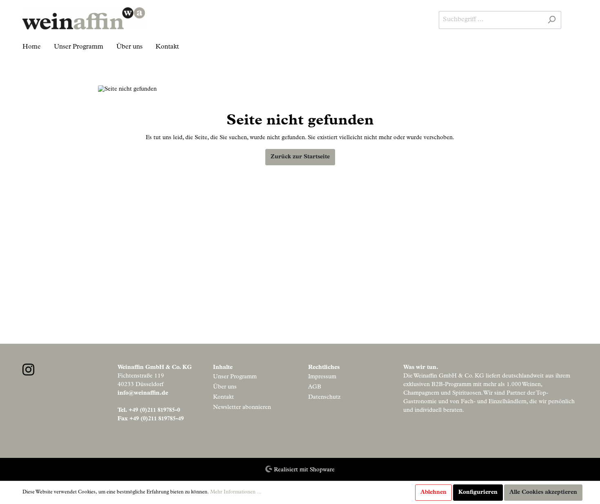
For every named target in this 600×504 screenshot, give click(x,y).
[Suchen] (551, 20)
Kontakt (223, 397)
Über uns (225, 387)
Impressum (322, 377)
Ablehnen (433, 492)
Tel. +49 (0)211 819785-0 (149, 410)
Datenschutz (324, 397)
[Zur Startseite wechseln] (83, 18)
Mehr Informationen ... (236, 492)
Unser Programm (235, 377)
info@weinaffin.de (143, 393)
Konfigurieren (478, 492)
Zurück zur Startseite (300, 157)
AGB (314, 387)
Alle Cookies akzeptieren (543, 492)
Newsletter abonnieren (242, 408)
